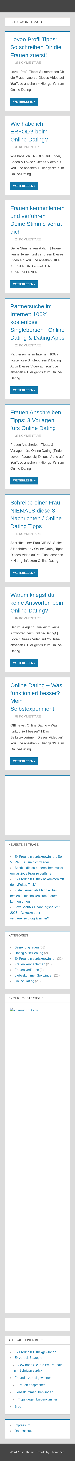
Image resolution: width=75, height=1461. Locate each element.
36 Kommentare (28, 147)
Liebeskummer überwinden (34, 975)
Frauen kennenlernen (30, 964)
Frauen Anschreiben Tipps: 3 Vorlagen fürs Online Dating (35, 420)
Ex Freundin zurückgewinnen (35, 958)
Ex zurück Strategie (28, 1357)
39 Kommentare (28, 62)
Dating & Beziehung (29, 953)
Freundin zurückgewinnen (33, 1377)
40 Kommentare (28, 534)
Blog (18, 1406)
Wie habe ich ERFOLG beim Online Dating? (29, 131)
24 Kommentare (28, 239)
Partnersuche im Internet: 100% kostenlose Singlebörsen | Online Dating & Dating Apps (37, 322)
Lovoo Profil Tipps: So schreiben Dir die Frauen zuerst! (35, 47)
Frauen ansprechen (32, 1385)
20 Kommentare (28, 345)
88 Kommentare (28, 716)
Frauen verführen (27, 970)
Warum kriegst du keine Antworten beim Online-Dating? (37, 603)
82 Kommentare (28, 618)
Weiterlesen (23, 101)
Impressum (22, 1425)
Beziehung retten (27, 947)
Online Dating (24, 981)
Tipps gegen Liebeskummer (37, 1399)
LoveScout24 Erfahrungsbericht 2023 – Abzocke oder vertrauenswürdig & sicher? (34, 912)
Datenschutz (23, 1431)
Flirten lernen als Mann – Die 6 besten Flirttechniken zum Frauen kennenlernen (34, 896)
